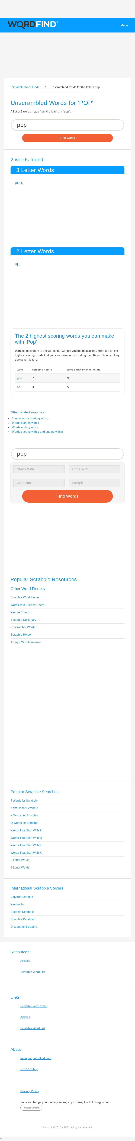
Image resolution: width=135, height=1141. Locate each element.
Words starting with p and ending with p (37, 431)
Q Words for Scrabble (24, 822)
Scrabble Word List (32, 971)
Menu (124, 25)
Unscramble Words (23, 627)
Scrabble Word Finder (25, 597)
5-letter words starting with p (30, 418)
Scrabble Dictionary (23, 619)
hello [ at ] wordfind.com (35, 1058)
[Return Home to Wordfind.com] (32, 29)
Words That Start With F (26, 845)
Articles (25, 960)
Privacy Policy (29, 1091)
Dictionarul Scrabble (24, 926)
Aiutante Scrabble (22, 911)
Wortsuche (17, 904)
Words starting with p (25, 422)
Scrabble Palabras (23, 919)
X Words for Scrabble (24, 815)
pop (18, 182)
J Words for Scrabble (24, 800)
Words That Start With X (26, 852)
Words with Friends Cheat (27, 604)
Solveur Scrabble (22, 896)
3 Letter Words (20, 867)
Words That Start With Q (26, 837)
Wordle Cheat (19, 612)
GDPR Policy (29, 1069)
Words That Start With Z (26, 830)
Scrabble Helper (21, 634)
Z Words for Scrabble (24, 808)
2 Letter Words (20, 860)
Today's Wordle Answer (26, 642)
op (17, 263)
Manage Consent (31, 1108)
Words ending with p (25, 427)
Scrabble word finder (33, 1006)
